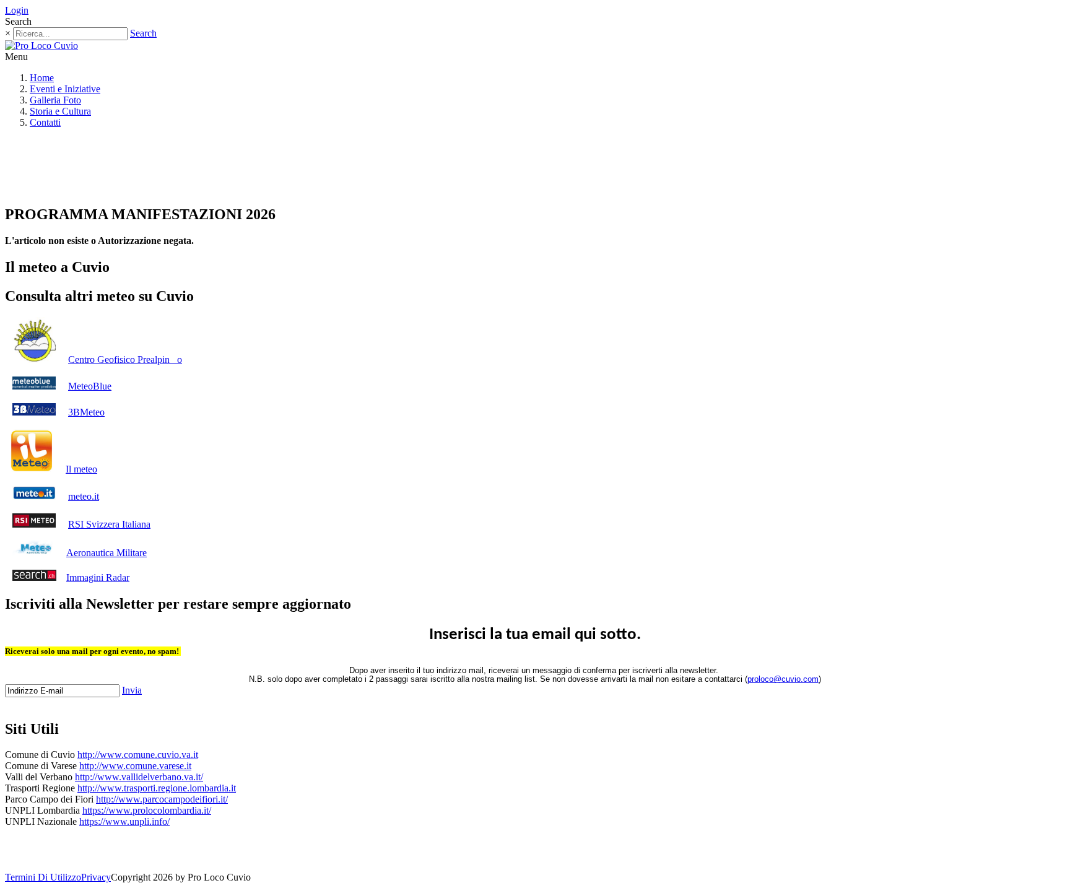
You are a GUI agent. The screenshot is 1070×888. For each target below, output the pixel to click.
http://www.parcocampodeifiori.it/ (162, 799)
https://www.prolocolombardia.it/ (146, 810)
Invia (132, 690)
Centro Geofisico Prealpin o (125, 359)
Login (16, 10)
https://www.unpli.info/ (124, 821)
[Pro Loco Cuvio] (41, 45)
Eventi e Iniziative (65, 89)
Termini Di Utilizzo (43, 877)
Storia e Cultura (60, 111)
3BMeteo (86, 412)
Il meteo (81, 469)
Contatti (45, 122)
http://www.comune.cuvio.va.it (137, 754)
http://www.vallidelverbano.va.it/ (139, 777)
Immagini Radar (97, 577)
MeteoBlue (89, 386)
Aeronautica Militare (106, 552)
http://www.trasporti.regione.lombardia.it (156, 788)
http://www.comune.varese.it (135, 765)
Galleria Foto (55, 100)
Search (143, 33)
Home (42, 77)
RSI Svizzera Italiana (109, 524)
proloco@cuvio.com (783, 679)
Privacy (96, 877)
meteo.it (83, 496)
